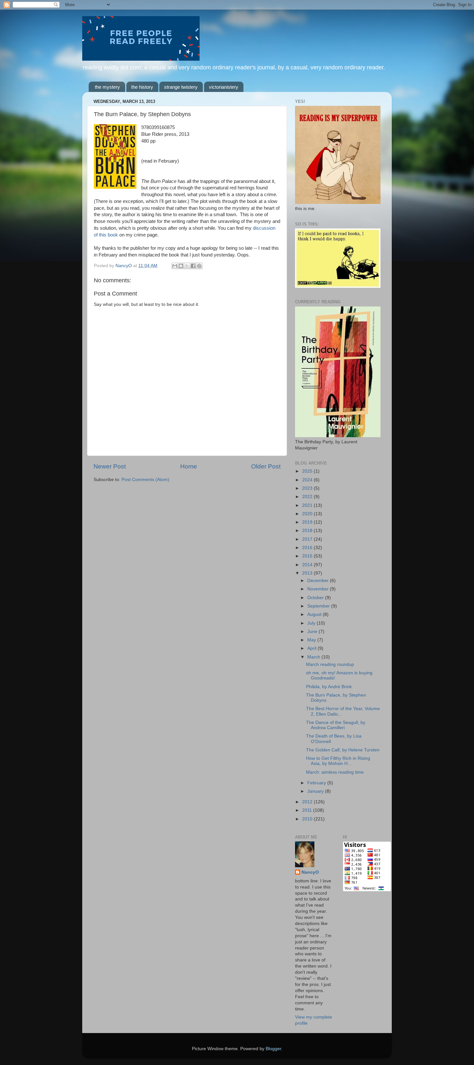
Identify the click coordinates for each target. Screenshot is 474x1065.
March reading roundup (330, 664)
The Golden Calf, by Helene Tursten (343, 750)
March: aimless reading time (335, 772)
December (318, 580)
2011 (307, 810)
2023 (308, 488)
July (312, 623)
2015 (308, 556)
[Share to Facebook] (193, 266)
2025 (308, 471)
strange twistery (181, 87)
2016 (308, 547)
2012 (308, 801)
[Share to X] (187, 266)
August (315, 614)
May (312, 640)
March (314, 657)
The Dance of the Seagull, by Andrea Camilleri (335, 725)
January (316, 791)
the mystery (107, 87)
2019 (308, 522)
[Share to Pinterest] (199, 266)
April (312, 648)
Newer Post (110, 466)
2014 (308, 564)
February (317, 782)
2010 (308, 819)
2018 (308, 530)
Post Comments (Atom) (145, 479)
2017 (308, 539)
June (313, 631)
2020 (308, 513)
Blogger (273, 1048)
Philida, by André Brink (329, 686)
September (319, 606)
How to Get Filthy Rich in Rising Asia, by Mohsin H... (338, 761)
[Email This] (175, 266)
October (316, 597)
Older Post (266, 466)
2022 (308, 496)
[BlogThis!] (181, 266)
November (318, 589)
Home (188, 466)
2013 (308, 573)
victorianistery (223, 87)
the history (142, 87)
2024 (308, 479)
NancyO (310, 872)
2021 (308, 505)
